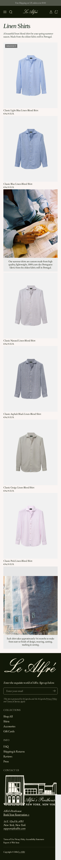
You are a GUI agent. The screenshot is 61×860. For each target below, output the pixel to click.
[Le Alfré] (30, 12)
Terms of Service (14, 701)
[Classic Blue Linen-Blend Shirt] (30, 149)
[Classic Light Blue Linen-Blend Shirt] (30, 75)
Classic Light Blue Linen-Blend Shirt (20, 110)
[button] (10, 12)
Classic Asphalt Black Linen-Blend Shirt (22, 413)
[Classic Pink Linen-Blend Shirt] (30, 526)
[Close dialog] (59, 797)
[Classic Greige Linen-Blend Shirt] (30, 452)
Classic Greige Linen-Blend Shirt (18, 487)
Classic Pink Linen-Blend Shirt (17, 560)
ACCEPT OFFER (31, 850)
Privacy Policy (51, 698)
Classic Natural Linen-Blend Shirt (19, 340)
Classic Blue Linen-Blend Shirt (17, 183)
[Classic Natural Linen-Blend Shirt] (30, 305)
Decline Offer (31, 855)
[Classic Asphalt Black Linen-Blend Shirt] (30, 379)
